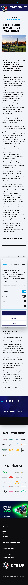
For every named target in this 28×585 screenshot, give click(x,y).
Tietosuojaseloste (8, 574)
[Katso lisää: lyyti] (11, 472)
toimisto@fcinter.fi (12, 555)
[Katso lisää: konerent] (4, 482)
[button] (26, 7)
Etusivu (14, 15)
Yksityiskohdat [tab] (14, 264)
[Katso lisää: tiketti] (23, 472)
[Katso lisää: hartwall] (17, 439)
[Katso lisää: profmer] (4, 487)
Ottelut (4, 531)
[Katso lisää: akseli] (4, 450)
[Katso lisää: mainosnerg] (17, 491)
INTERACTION (22, 2)
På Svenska (5, 534)
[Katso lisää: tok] (4, 472)
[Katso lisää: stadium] (23, 439)
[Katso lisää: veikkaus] (23, 477)
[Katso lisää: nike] (4, 444)
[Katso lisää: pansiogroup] (17, 477)
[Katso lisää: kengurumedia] (4, 455)
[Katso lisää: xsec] (17, 482)
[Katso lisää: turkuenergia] (11, 450)
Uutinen (14, 17)
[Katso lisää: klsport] (23, 486)
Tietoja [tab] (23, 264)
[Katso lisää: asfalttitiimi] (23, 482)
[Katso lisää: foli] (17, 450)
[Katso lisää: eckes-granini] (11, 477)
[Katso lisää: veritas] (11, 439)
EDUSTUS (3, 2)
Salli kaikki (14, 313)
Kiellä (14, 323)
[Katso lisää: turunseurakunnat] (11, 486)
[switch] (24, 296)
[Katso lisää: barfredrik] (11, 491)
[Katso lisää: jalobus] (17, 487)
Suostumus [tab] (5, 264)
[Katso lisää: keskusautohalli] (17, 472)
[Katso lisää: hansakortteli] (23, 450)
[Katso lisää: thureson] (4, 477)
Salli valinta (14, 318)
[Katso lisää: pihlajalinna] (4, 439)
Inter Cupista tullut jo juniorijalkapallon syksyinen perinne (14, 20)
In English (5, 536)
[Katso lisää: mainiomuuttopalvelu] (23, 491)
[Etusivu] (4, 7)
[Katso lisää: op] (23, 444)
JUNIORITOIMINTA (12, 2)
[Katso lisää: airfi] (11, 444)
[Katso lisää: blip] (4, 491)
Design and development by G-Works (13, 576)
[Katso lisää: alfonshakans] (17, 444)
